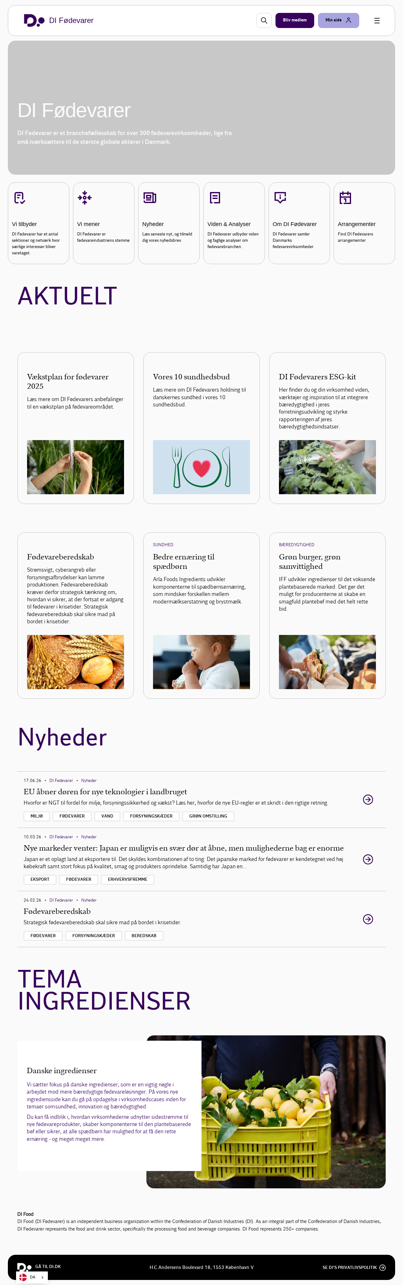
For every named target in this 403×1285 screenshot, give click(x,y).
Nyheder (89, 780)
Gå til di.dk (48, 1267)
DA (32, 1277)
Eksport (40, 879)
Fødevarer (72, 816)
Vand (107, 816)
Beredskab (144, 935)
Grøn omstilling (208, 816)
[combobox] (32, 1277)
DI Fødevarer (61, 780)
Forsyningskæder (151, 816)
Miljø (37, 816)
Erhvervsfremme (127, 879)
